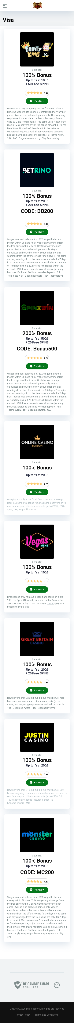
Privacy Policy (23, 1014)
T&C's (50, 603)
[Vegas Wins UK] (37, 557)
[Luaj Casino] (37, 5)
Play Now (38, 100)
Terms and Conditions (46, 1014)
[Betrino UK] (37, 186)
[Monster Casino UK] (37, 851)
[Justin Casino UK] (37, 750)
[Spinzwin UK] (37, 324)
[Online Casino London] (37, 458)
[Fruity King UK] (37, 65)
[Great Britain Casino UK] (37, 655)
